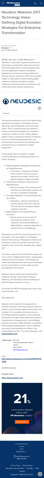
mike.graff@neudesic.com (20, 349)
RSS (37, 468)
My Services (20, 451)
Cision (26, 474)
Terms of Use (15, 465)
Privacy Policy (27, 465)
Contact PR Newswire (21, 444)
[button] (22, 101)
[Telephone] (35, 3)
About (22, 449)
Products (21, 446)
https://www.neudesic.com (12, 378)
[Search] (41, 3)
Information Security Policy (15, 468)
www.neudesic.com (9, 333)
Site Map (30, 468)
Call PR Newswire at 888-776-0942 (22, 457)
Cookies (22, 471)
